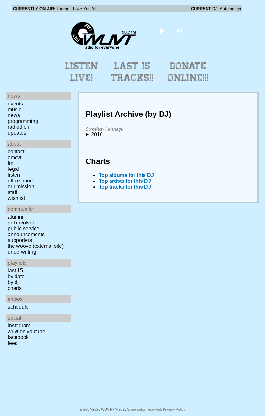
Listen (14, 175)
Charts (15, 288)
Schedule (18, 307)
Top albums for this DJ (126, 175)
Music (14, 109)
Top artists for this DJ (125, 181)
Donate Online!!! (188, 71)
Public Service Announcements (26, 231)
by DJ (13, 282)
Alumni (15, 217)
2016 (97, 134)
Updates (17, 133)
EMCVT (14, 157)
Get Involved (22, 222)
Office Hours (21, 180)
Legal (13, 169)
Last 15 (15, 270)
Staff (12, 192)
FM (10, 163)
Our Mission (21, 186)
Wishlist (16, 198)
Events (15, 103)
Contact (16, 151)
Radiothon (18, 127)
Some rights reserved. (144, 409)
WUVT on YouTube (26, 331)
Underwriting (22, 252)
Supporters (20, 240)
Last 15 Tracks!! (132, 71)
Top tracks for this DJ (125, 187)
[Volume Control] (180, 30)
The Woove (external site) (36, 246)
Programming (23, 121)
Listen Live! (81, 71)
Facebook (18, 337)
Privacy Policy (174, 409)
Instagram (19, 325)
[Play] (162, 30)
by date (16, 276)
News (14, 115)
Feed (13, 343)
